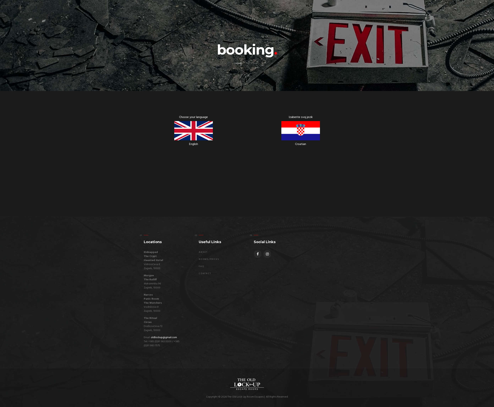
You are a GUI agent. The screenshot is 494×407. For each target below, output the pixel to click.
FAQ (201, 266)
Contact (205, 274)
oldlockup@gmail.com (164, 337)
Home (238, 63)
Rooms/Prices (209, 259)
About (203, 252)
